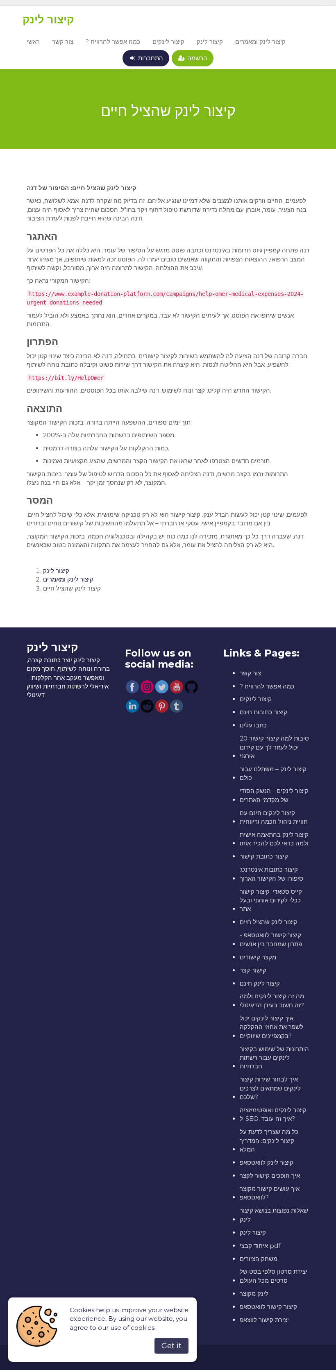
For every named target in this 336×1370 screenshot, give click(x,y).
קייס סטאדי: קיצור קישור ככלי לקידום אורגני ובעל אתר (271, 900)
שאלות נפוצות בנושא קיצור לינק (274, 1214)
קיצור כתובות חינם (263, 712)
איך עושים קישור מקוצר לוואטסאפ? (270, 1193)
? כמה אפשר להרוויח (113, 41)
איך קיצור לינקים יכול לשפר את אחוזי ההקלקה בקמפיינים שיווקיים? (271, 1027)
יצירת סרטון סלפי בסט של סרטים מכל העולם (273, 1276)
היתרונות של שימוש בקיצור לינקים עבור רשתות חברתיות (274, 1057)
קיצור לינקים (168, 41)
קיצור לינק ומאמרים (260, 41)
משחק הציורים (258, 1259)
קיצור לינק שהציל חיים (268, 922)
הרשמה (196, 58)
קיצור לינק (48, 19)
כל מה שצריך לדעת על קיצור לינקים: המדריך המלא (269, 1140)
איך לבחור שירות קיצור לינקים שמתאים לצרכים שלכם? (270, 1088)
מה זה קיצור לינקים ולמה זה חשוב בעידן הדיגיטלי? (272, 1000)
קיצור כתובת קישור (264, 856)
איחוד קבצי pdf (260, 1246)
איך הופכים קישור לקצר (270, 1175)
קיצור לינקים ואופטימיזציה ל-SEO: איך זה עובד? (273, 1114)
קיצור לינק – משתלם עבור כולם (273, 773)
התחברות (149, 58)
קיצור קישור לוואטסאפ (268, 1307)
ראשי (33, 41)
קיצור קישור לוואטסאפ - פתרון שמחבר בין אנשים (271, 939)
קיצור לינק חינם (260, 983)
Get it (171, 1345)
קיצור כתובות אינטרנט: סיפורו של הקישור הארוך (271, 874)
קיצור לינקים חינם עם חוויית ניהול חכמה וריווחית (274, 817)
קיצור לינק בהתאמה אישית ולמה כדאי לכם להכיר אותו (274, 839)
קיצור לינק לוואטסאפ (266, 1162)
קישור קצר (253, 970)
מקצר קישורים (258, 957)
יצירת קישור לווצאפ (264, 1320)
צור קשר (62, 41)
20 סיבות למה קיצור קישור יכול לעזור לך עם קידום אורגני (274, 747)
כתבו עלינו (253, 725)
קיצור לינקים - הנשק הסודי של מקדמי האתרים (274, 795)
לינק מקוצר (254, 1293)
